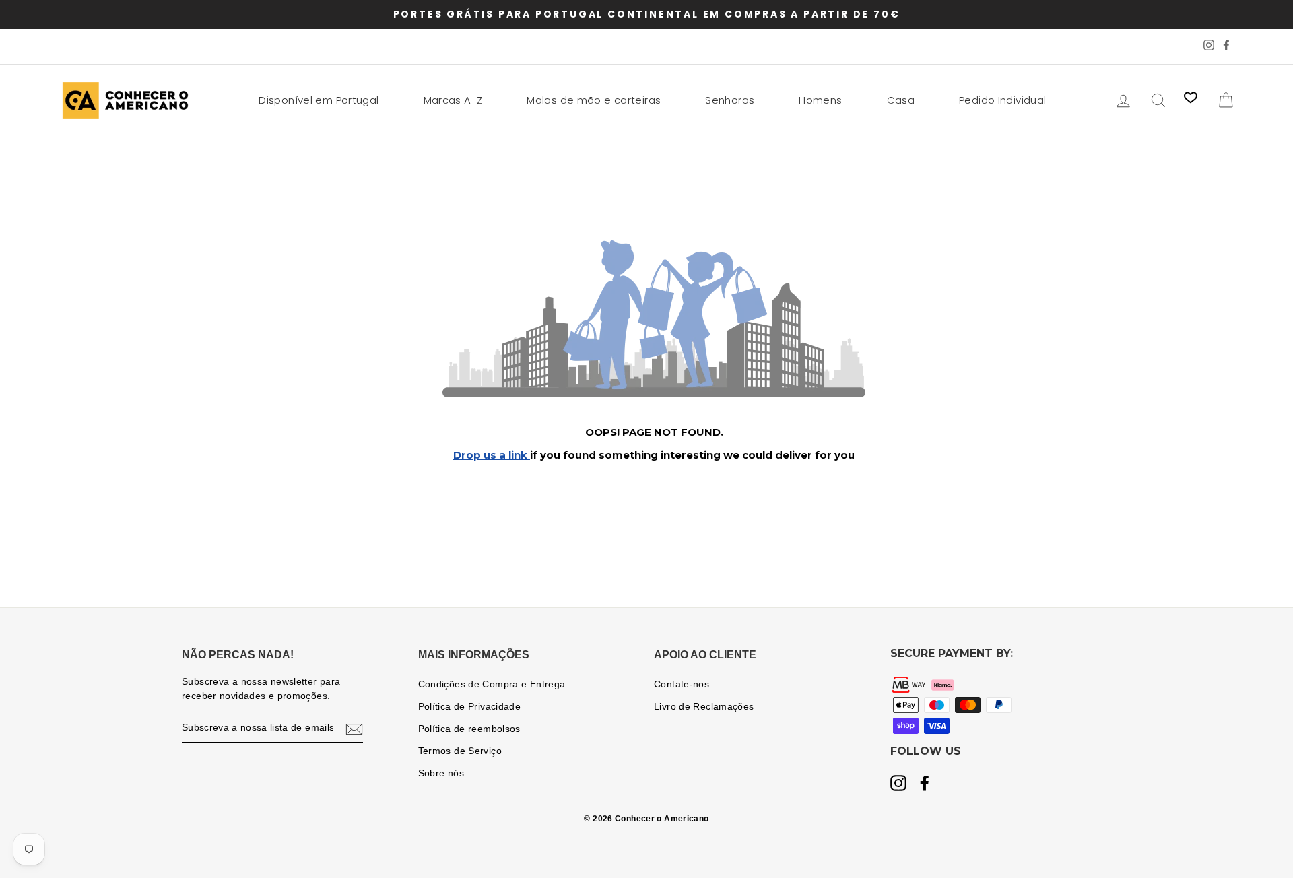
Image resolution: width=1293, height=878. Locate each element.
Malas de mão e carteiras (594, 100)
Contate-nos (681, 684)
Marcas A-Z (453, 100)
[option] (646, 14)
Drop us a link (491, 454)
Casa (901, 100)
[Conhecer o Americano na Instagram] (898, 784)
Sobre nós (441, 773)
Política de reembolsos (469, 729)
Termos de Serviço (460, 751)
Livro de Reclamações (704, 707)
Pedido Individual (1002, 100)
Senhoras (729, 100)
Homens (820, 100)
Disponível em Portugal (318, 100)
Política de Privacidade (469, 707)
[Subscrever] (354, 728)
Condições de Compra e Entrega (492, 684)
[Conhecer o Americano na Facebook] (925, 784)
